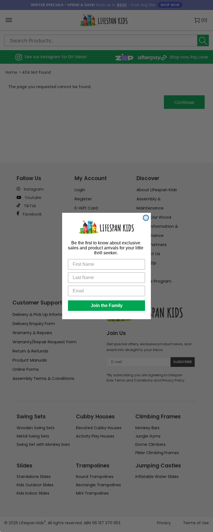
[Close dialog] (146, 218)
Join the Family (107, 305)
